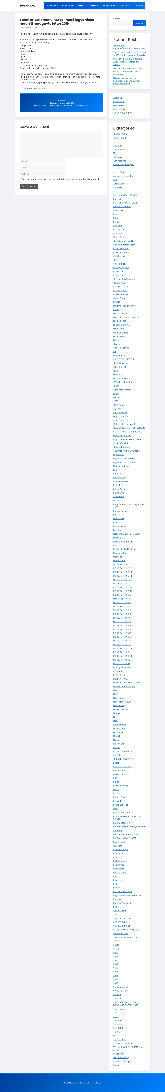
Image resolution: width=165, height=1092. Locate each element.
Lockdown (118, 530)
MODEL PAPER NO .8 (122, 595)
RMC (115, 884)
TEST (115, 1013)
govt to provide (120, 378)
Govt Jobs (118, 374)
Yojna (116, 1065)
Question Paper (120, 849)
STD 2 (116, 949)
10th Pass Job (119, 149)
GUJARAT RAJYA (120, 443)
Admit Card (119, 172)
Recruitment (68, 5)
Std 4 (116, 956)
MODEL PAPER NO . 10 (122, 568)
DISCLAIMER (118, 105)
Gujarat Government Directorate (129, 428)
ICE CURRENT (119, 477)
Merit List (117, 556)
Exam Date (118, 328)
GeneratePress (94, 1083)
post (115, 808)
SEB (115, 914)
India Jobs (118, 485)
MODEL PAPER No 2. (122, 602)
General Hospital (121, 347)
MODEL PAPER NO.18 (122, 640)
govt (115, 370)
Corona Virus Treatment (125, 279)
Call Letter (125, 5)
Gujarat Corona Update (124, 424)
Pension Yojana (120, 785)
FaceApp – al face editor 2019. (62, 103)
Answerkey (118, 187)
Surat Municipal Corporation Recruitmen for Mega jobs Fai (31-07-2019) (62, 105)
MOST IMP (117, 671)
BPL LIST (116, 222)
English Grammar (121, 325)
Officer (116, 747)
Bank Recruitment (122, 206)
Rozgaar (117, 899)
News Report (119, 698)
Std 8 (115, 971)
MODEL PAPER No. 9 (122, 629)
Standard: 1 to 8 (120, 933)
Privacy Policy (120, 109)
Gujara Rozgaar (121, 416)
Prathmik (117, 830)
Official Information (122, 751)
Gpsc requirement (122, 389)
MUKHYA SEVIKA (120, 679)
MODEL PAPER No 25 (122, 606)
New (115, 690)
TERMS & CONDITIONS (123, 113)
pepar (116, 789)
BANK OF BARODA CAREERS (125, 202)
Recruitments (119, 872)
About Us (117, 98)
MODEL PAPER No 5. (122, 618)
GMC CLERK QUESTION (123, 359)
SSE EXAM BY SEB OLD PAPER (126, 929)
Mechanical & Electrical (124, 549)
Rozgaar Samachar (122, 903)
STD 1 (115, 941)
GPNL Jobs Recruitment (124, 382)
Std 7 (115, 968)
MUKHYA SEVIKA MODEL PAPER (126, 682)
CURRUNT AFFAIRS (121, 294)
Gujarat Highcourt (122, 435)
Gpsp (115, 393)
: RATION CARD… (120, 134)
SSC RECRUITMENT (121, 926)
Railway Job (119, 861)
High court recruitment (124, 462)
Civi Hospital (119, 256)
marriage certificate (123, 541)
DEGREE (116, 302)
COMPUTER (118, 271)
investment (118, 496)
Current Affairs (120, 290)
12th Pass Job (119, 160)
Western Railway (121, 1057)
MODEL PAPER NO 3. (122, 610)
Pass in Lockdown (121, 774)
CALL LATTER (118, 229)
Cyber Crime (119, 298)
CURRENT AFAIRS (120, 286)
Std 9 (115, 975)
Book (115, 218)
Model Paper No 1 (121, 598)
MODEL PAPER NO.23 (122, 656)
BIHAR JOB (118, 210)
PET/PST (117, 793)
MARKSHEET (118, 537)
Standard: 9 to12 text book (125, 937)
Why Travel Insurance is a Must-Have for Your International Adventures (129, 71)
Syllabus (117, 994)
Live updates (119, 526)
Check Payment (121, 252)
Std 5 (115, 960)
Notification (119, 728)
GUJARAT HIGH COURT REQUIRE (127, 431)
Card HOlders (119, 237)
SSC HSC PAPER (120, 922)
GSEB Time (118, 405)
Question (117, 846)
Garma (116, 344)
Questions (118, 853)
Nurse (116, 740)
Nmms (116, 713)
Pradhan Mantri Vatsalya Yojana (129, 826)
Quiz (115, 857)
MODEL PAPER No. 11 (122, 625)
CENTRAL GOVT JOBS (123, 241)
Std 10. (116, 945)
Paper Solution (120, 770)
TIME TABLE (118, 1028)
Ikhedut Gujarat (121, 481)
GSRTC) (117, 409)
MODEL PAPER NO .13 (122, 572)
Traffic (116, 1032)
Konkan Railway (120, 511)
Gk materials (119, 355)
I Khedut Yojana (121, 466)
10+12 (115, 141)
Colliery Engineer (121, 267)
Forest (116, 340)
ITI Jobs (116, 500)
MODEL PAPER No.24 (122, 660)
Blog (115, 214)
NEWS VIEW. (118, 705)
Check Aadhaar (121, 248)
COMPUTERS (119, 275)
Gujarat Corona (121, 420)
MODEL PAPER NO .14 (122, 576)
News (93, 5)
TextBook (117, 1024)
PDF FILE (116, 782)
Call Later (117, 225)
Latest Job (118, 522)
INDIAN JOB (118, 493)
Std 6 (115, 964)
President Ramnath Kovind (126, 834)
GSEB (115, 401)
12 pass (116, 153)
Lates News (118, 518)
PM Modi (117, 801)
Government (52, 5)
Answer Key (118, 183)
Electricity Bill (119, 321)
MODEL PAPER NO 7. (122, 621)
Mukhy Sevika (119, 675)
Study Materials (120, 991)
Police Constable (121, 805)
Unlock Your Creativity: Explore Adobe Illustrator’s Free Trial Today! (127, 62)
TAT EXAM (117, 998)
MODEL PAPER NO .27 (122, 591)
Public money (119, 842)
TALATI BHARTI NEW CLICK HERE (34, 88)
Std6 (115, 979)
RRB (115, 907)
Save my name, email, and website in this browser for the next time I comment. (60, 179)
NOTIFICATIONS (120, 732)
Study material (110, 5)
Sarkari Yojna (119, 910)
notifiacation (119, 724)
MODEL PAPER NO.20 (122, 648)
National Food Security (124, 686)
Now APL (117, 736)
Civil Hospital (119, 264)
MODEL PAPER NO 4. (122, 614)
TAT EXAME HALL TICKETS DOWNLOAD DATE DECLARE (125, 1004)
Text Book (117, 1020)
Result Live (118, 880)
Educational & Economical (126, 317)
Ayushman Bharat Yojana (125, 195)
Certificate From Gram (124, 244)
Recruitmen (119, 865)
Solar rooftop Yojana (123, 918)
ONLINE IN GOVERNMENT (124, 759)
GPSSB (116, 397)
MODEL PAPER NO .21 (122, 587)
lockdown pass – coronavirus (127, 534)
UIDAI (115, 1035)
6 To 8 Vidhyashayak (123, 164)
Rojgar (116, 887)
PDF (115, 778)
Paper (116, 763)
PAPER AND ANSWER (122, 766)
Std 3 (115, 952)
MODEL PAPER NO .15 (122, 579)
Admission (118, 168)
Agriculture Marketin (123, 176)
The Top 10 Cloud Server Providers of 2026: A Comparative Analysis (129, 54)
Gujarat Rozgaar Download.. (126, 451)
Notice (116, 721)
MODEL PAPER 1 (120, 564)
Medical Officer (120, 553)
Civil (115, 260)
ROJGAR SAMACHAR (122, 891)
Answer (116, 180)
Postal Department (122, 812)
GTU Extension (120, 412)
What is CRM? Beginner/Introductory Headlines (129, 47)
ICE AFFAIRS (118, 473)
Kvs (115, 515)
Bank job (117, 199)
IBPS (115, 470)
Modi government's (122, 667)
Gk (114, 351)
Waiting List (118, 1053)
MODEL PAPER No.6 (121, 663)
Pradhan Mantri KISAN (123, 823)
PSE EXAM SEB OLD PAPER (124, 838)
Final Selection (120, 336)
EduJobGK (27, 6)
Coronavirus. (119, 283)
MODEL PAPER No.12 (122, 633)
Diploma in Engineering (124, 306)
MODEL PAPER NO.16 (122, 637)
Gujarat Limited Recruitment (127, 439)
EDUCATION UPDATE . (122, 313)
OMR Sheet (118, 755)
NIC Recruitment (121, 709)
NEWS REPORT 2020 (122, 702)
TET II (115, 1016)
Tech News (118, 1009)
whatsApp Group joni (123, 1061)
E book (116, 309)
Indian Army (119, 489)
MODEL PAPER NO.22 (122, 652)
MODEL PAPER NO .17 (122, 583)
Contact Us (118, 101)
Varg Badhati (119, 1039)
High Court (118, 454)
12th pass (139, 5)
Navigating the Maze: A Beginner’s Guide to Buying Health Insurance (126, 81)
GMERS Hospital (120, 363)
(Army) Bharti (119, 138)
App (115, 191)
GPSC (116, 386)
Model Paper (119, 560)
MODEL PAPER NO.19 (122, 644)
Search (116, 18)
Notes (116, 717)
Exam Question (120, 332)
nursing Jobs (119, 743)
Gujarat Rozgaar (121, 447)
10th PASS (117, 145)
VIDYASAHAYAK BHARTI (123, 1043)
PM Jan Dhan (119, 797)
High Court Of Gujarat (123, 458)
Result (81, 5)
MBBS (115, 545)
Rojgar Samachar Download (127, 895)
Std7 (115, 983)
